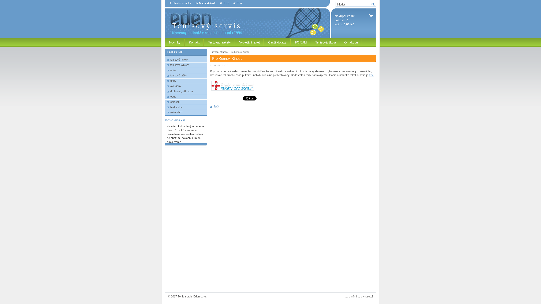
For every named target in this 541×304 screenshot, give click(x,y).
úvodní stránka (220, 52)
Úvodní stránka (182, 3)
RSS (226, 3)
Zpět (216, 106)
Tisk (239, 3)
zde (371, 75)
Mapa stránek (207, 3)
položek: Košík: (345, 20)
